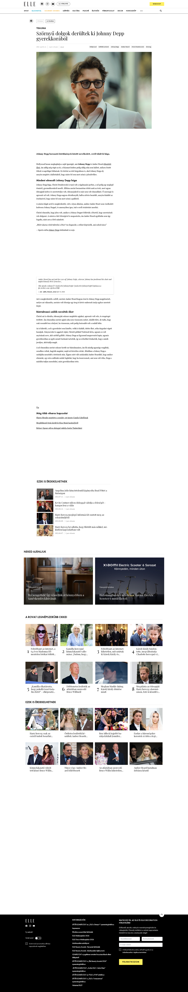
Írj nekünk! (29, 932)
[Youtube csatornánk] (53, 4)
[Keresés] (161, 11)
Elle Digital (36, 11)
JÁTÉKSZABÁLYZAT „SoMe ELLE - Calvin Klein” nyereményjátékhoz (88, 969)
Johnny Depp (115, 47)
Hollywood (93, 47)
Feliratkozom (130, 962)
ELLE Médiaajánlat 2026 (80, 936)
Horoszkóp (131, 11)
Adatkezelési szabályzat (80, 943)
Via (37, 407)
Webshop (157, 4)
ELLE (62, 47)
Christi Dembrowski (138, 47)
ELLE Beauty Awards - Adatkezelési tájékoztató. (88, 951)
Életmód (95, 11)
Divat (26, 11)
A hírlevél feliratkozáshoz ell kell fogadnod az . (138, 951)
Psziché (86, 11)
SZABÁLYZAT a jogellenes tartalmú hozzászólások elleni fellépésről (91, 956)
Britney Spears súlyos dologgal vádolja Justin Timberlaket (59, 428)
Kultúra (76, 11)
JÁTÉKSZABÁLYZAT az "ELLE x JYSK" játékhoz (88, 975)
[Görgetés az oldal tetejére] (161, 914)
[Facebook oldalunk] (42, 4)
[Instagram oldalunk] (47, 4)
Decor (120, 11)
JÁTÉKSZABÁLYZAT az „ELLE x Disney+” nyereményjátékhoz (93, 925)
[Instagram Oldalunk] (30, 926)
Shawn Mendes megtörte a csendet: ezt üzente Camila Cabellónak (62, 418)
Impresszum (76, 928)
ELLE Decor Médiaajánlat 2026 (83, 940)
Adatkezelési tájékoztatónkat (134, 952)
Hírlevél (64, 4)
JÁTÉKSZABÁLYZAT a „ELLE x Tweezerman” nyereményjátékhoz (87, 980)
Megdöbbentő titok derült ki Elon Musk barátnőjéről (57, 423)
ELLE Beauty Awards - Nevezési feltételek (86, 947)
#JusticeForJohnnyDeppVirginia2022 (87, 286)
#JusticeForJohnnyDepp (63, 286)
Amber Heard (125, 47)
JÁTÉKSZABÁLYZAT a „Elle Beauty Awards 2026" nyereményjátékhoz (89, 962)
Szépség (66, 11)
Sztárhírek (50, 21)
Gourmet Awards (52, 11)
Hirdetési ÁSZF (77, 985)
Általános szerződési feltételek (82, 932)
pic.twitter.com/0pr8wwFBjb (49, 288)
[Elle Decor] (29, 4)
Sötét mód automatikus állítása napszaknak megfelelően (39, 945)
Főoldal (40, 21)
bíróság (148, 47)
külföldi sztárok (104, 47)
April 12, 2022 (61, 292)
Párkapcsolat (108, 11)
